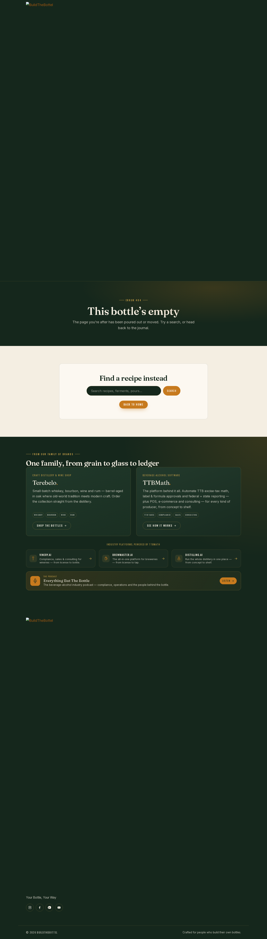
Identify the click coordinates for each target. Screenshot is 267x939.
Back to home (133, 404)
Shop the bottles (50, 525)
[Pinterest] (49, 907)
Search (171, 391)
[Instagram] (30, 907)
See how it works (159, 525)
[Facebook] (40, 907)
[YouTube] (59, 907)
